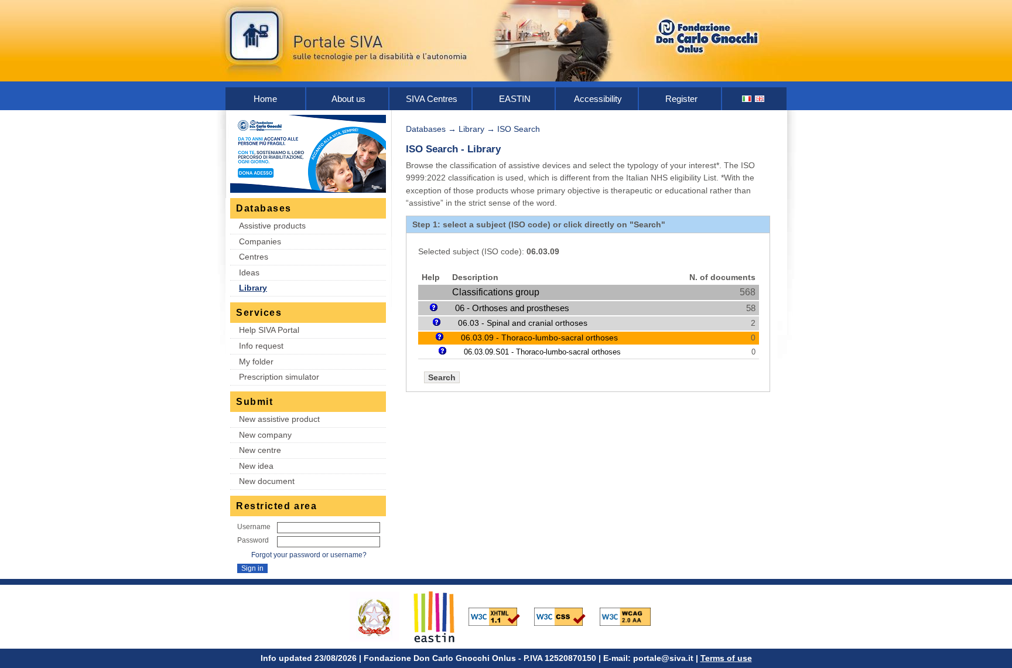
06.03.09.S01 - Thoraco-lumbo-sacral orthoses (542, 351)
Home (265, 99)
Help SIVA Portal (269, 330)
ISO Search (518, 129)
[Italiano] (747, 98)
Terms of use (726, 658)
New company (265, 434)
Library (253, 287)
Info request (261, 345)
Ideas (249, 272)
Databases (426, 129)
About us (348, 99)
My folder (256, 361)
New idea (256, 466)
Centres (253, 256)
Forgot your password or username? (309, 554)
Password (253, 540)
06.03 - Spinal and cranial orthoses (522, 323)
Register (681, 99)
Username (254, 526)
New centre (260, 450)
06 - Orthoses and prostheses (512, 308)
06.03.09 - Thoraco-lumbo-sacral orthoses (539, 337)
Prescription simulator (279, 376)
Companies (260, 241)
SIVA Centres (431, 99)
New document (267, 481)
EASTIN (515, 99)
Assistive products (272, 225)
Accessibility (598, 99)
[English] (760, 98)
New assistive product (279, 419)
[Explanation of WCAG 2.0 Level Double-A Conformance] (631, 616)
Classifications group (495, 292)
